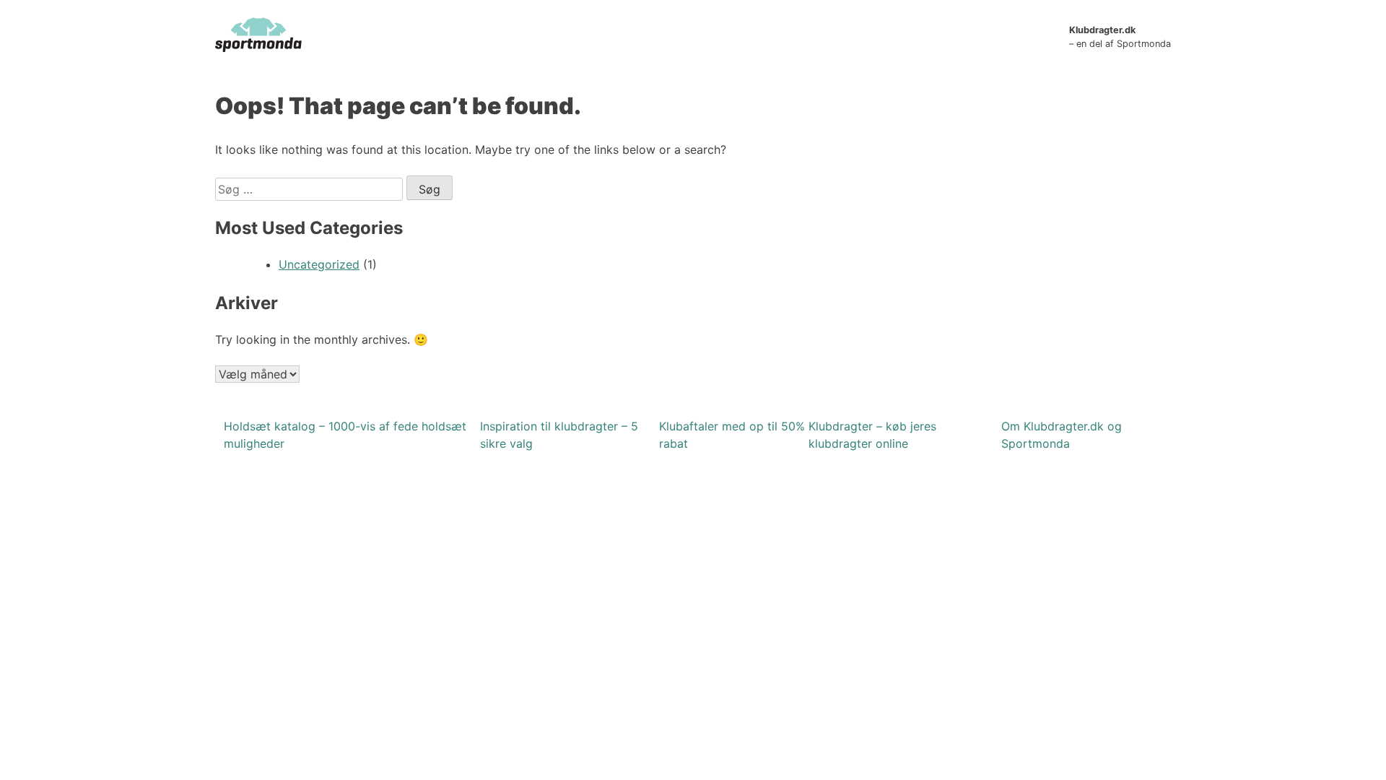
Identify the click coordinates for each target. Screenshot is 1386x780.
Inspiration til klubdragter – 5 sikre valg (559, 435)
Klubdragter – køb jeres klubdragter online (872, 435)
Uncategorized (319, 264)
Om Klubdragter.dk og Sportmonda (1061, 435)
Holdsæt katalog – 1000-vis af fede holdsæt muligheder (345, 435)
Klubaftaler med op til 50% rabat (732, 435)
